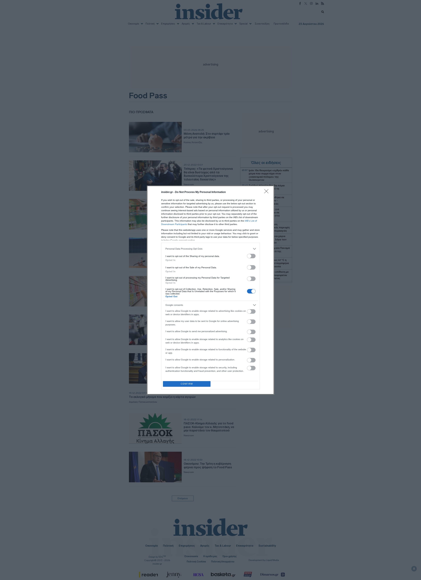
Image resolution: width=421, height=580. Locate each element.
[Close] (267, 192)
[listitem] (210, 249)
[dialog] (210, 290)
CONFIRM (187, 384)
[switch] (251, 256)
